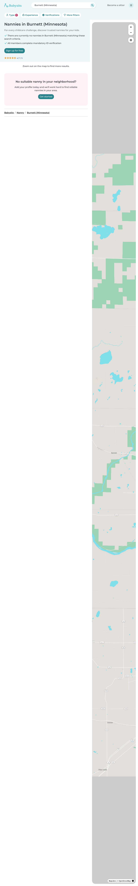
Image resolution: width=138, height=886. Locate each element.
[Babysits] (13, 5)
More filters (72, 15)
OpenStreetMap (125, 881)
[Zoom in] (131, 27)
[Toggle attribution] (132, 880)
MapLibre (112, 881)
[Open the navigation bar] (131, 5)
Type (13, 15)
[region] (114, 453)
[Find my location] (131, 40)
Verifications (52, 15)
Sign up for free (14, 50)
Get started (46, 96)
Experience (31, 15)
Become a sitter (116, 5)
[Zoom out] (131, 32)
